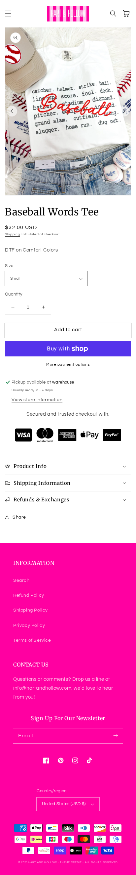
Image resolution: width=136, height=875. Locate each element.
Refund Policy (28, 595)
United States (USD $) (63, 804)
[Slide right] (124, 111)
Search (21, 580)
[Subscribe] (115, 735)
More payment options (68, 364)
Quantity (13, 294)
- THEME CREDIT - (71, 862)
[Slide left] (12, 111)
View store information (37, 399)
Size (9, 265)
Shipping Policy (30, 610)
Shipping (12, 234)
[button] (8, 13)
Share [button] (19, 517)
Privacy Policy (29, 625)
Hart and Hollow (42, 862)
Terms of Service (32, 640)
